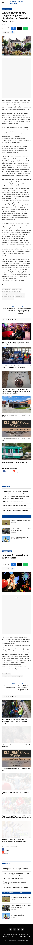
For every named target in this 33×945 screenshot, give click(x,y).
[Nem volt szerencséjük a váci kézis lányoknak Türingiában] (6, 539)
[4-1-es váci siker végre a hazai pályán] (6, 522)
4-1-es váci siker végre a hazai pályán (13, 501)
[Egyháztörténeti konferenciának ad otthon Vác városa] (16, 404)
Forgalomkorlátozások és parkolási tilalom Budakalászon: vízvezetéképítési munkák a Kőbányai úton (14, 721)
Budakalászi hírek (7, 551)
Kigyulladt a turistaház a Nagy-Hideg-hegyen (15, 510)
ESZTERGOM (19, 516)
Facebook (8, 472)
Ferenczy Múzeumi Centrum (9, 294)
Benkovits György (16, 289)
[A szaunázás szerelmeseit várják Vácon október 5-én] (16, 428)
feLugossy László (16, 291)
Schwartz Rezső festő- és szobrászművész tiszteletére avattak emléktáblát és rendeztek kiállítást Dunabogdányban (16, 391)
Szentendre (19, 936)
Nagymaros (6, 936)
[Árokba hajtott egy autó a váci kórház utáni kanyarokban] (6, 531)
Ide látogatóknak (6, 9)
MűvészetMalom (20, 296)
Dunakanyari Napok (23, 940)
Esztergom (22, 934)
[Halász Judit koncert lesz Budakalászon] (16, 582)
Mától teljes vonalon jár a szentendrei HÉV (14, 462)
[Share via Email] (19, 28)
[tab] (7, 471)
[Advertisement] (16, 78)
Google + (17, 472)
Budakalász (6, 934)
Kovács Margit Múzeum (8, 296)
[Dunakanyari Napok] (16, 2)
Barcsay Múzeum (6, 289)
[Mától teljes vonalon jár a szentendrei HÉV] (16, 451)
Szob (25, 936)
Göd (27, 934)
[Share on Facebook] (13, 28)
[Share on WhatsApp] (25, 28)
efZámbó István (6, 291)
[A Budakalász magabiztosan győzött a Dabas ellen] (16, 781)
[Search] (30, 2)
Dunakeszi (14, 934)
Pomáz (12, 936)
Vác (29, 936)
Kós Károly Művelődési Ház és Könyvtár (12, 676)
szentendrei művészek (8, 298)
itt (18, 280)
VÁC (4, 516)
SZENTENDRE (10, 516)
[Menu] (3, 2)
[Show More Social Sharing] (30, 28)
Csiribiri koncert (6, 673)
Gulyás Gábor (21, 294)
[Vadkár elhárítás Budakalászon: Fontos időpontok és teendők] (16, 734)
